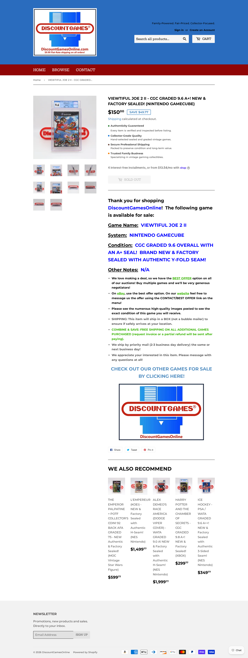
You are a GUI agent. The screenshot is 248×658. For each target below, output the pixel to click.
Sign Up (82, 634)
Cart (206, 39)
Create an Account (202, 30)
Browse (60, 70)
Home (39, 70)
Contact (85, 70)
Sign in (179, 30)
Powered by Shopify (85, 652)
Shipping (114, 119)
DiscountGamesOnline (56, 652)
